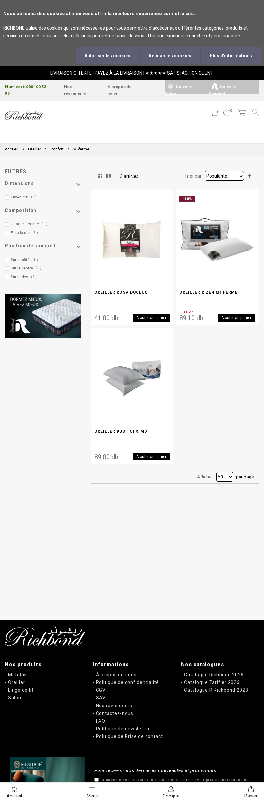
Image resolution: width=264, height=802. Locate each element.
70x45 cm (25, 197)
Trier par (193, 175)
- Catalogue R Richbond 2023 (214, 690)
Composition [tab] (20, 210)
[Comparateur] (215, 113)
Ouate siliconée (30, 224)
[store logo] (24, 115)
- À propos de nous (115, 674)
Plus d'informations (231, 55)
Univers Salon (178, 90)
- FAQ (99, 721)
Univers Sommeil (222, 90)
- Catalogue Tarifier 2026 (210, 682)
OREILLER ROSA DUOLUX (120, 292)
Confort (57, 149)
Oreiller (34, 149)
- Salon (13, 697)
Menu (92, 796)
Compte (171, 796)
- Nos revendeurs (112, 705)
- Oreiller (15, 682)
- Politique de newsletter (121, 728)
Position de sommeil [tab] (30, 245)
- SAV (99, 697)
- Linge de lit (19, 690)
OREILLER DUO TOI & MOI (121, 431)
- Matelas (16, 674)
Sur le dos (25, 277)
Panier (251, 796)
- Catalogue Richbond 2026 (212, 674)
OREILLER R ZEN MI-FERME (208, 292)
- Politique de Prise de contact (128, 736)
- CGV (99, 690)
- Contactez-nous (113, 713)
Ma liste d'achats (227, 113)
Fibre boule (26, 233)
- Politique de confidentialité (126, 682)
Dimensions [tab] (19, 183)
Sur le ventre (27, 268)
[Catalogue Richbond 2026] (47, 779)
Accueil (11, 149)
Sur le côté (26, 260)
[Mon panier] (241, 113)
